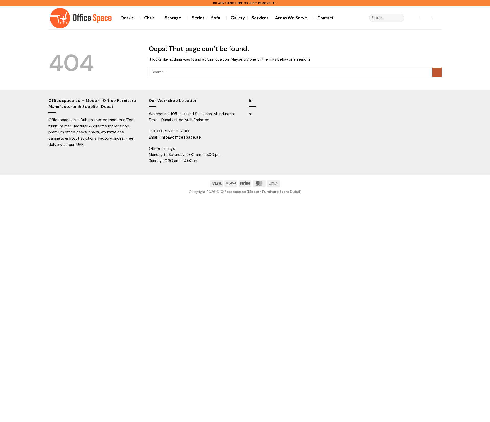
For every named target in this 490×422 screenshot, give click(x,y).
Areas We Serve (291, 17)
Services (260, 17)
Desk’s (127, 17)
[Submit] (400, 18)
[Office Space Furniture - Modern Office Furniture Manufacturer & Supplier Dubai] (80, 17)
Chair (149, 17)
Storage (173, 17)
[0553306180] (438, 17)
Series (198, 17)
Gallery (238, 17)
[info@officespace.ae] (426, 17)
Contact (325, 17)
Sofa (215, 17)
